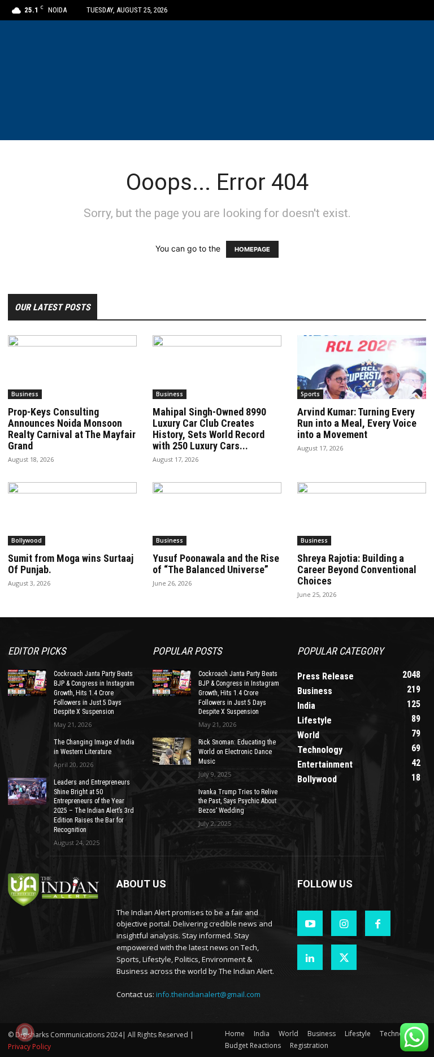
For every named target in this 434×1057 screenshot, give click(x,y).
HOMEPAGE (252, 249)
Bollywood (26, 540)
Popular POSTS (187, 651)
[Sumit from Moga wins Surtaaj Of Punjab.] (72, 514)
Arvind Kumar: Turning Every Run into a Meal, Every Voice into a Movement (356, 423)
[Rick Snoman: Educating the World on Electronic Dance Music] (172, 751)
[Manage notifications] (25, 1032)
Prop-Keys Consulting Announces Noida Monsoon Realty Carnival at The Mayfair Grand (72, 429)
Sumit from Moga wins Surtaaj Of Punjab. (70, 563)
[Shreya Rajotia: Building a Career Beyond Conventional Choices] (361, 514)
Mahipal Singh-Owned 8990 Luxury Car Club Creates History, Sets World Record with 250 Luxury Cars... (209, 429)
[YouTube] (310, 923)
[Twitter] (344, 957)
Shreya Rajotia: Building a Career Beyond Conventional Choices (356, 569)
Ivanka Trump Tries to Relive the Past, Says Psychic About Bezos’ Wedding (237, 801)
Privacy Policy (29, 1046)
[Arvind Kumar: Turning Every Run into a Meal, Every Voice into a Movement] (361, 367)
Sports (310, 394)
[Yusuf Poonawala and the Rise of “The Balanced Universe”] (217, 514)
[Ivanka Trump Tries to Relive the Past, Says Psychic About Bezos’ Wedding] (172, 801)
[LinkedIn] (310, 957)
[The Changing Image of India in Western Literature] (27, 751)
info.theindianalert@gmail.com (208, 994)
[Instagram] (344, 923)
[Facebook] (377, 923)
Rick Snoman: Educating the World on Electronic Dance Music (237, 751)
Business (24, 394)
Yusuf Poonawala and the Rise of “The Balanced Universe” (216, 563)
